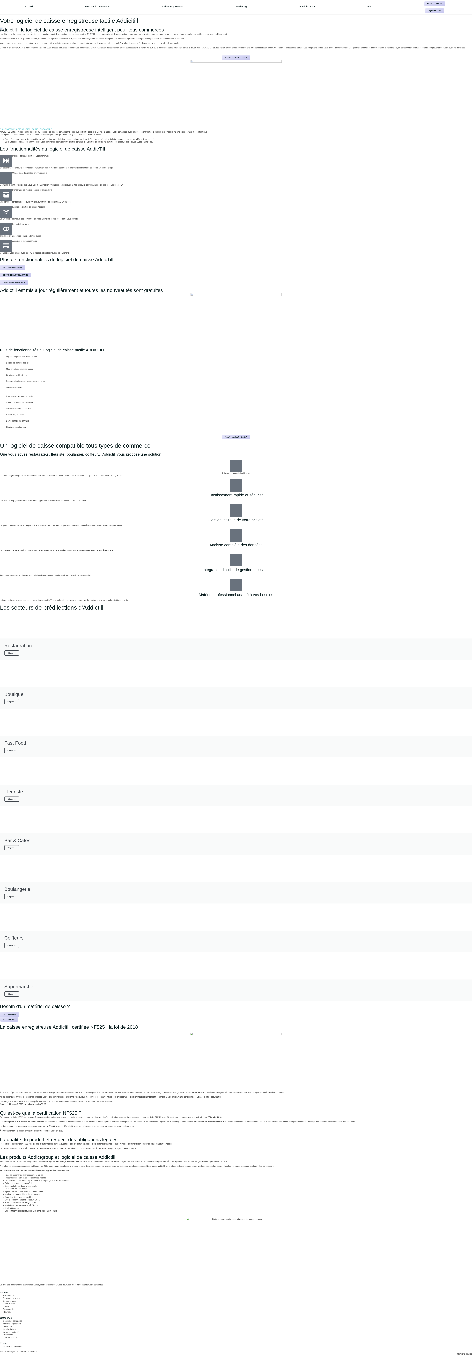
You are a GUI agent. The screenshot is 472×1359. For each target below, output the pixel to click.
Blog (369, 6)
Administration (307, 6)
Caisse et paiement (172, 6)
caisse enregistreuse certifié (238, 48)
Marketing (241, 6)
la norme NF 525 (146, 48)
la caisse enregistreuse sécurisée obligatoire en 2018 (40, 1131)
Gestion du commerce (97, 6)
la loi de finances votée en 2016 (37, 48)
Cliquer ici (11, 653)
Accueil (29, 6)
